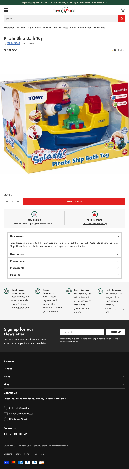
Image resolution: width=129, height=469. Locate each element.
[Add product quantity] (18, 201)
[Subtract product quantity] (7, 201)
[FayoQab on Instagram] (20, 434)
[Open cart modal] (122, 10)
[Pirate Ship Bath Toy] (64, 123)
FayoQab (26, 445)
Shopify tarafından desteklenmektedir (51, 445)
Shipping (8, 453)
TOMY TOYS (13, 43)
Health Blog (99, 27)
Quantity (8, 195)
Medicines (9, 27)
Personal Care (50, 27)
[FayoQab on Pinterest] (15, 434)
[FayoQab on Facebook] (5, 434)
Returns (18, 453)
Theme (42, 453)
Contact (27, 453)
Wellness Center (67, 27)
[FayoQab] (64, 10)
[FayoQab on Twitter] (10, 434)
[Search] (121, 18)
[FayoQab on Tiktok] (25, 434)
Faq (35, 453)
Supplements (34, 27)
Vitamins (21, 27)
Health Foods (84, 27)
